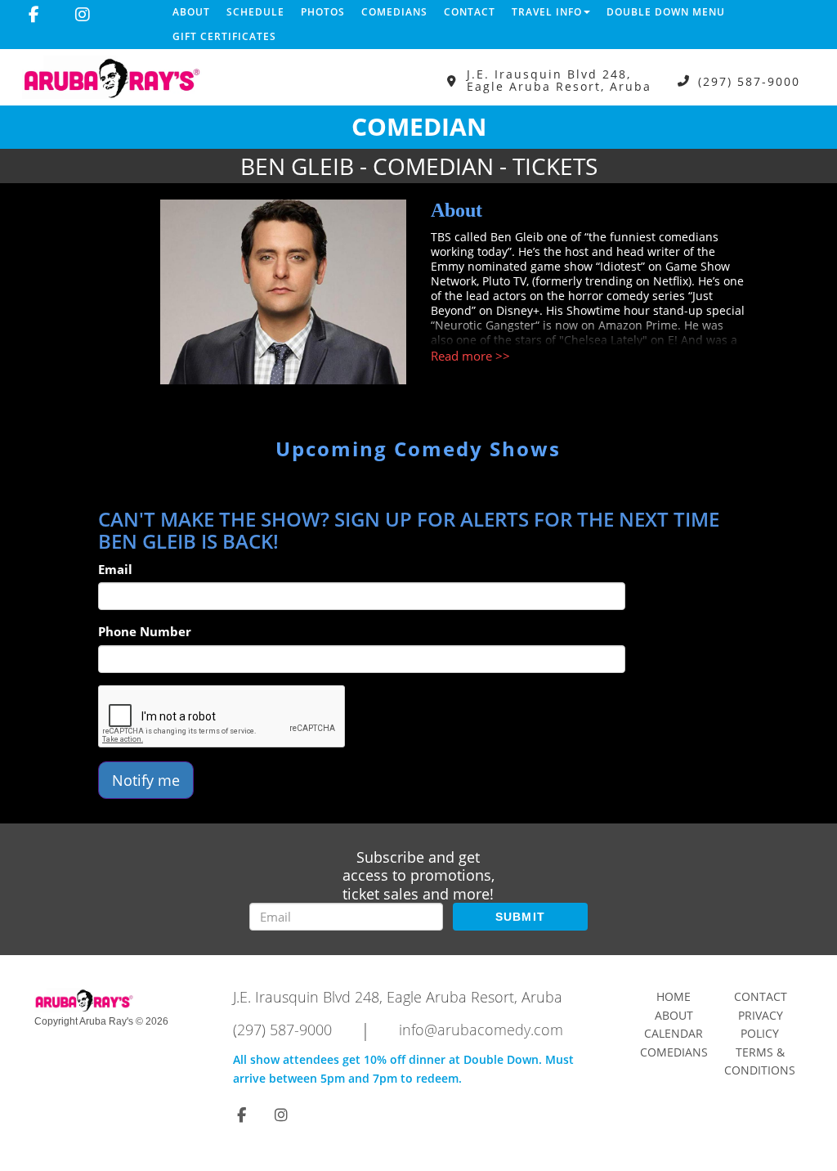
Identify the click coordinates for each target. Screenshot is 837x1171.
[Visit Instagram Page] (82, 15)
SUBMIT (520, 916)
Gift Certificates (224, 36)
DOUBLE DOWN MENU (665, 12)
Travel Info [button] (547, 12)
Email (115, 569)
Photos (323, 12)
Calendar (673, 1033)
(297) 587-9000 (749, 80)
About (191, 12)
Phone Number (144, 631)
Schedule (255, 12)
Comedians (394, 12)
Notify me (146, 780)
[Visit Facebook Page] (33, 15)
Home (673, 996)
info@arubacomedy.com (481, 1029)
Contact (469, 12)
